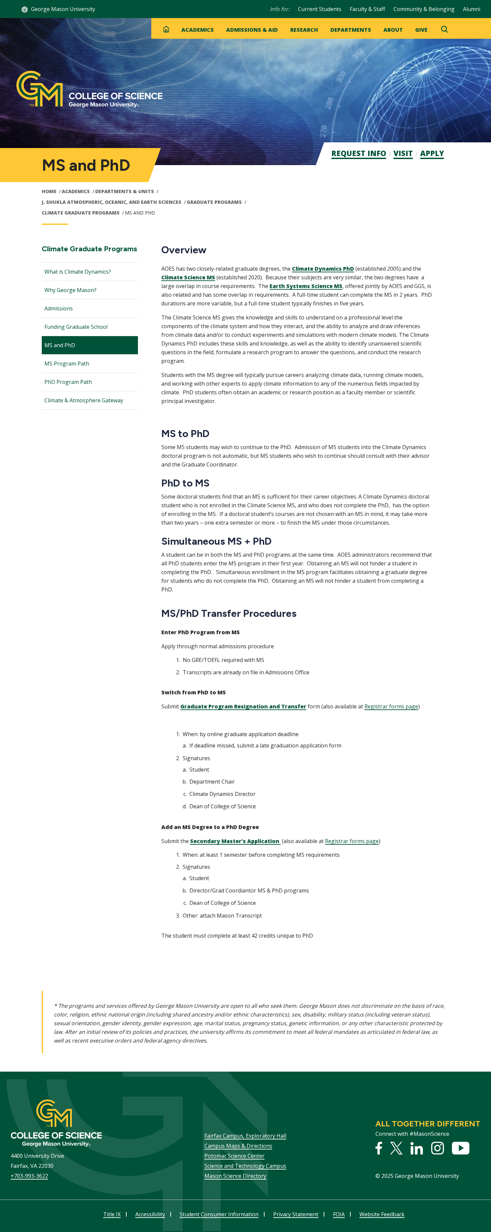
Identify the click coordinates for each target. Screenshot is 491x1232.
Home (49, 191)
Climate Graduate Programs (81, 213)
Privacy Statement (295, 1214)
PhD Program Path (68, 382)
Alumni (471, 9)
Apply (432, 153)
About (393, 29)
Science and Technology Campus (245, 1166)
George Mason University (63, 9)
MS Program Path (67, 363)
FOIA (339, 1214)
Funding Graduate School (76, 326)
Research (304, 29)
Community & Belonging (424, 9)
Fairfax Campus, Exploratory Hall (245, 1135)
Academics (197, 29)
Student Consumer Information (219, 1214)
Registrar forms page (391, 706)
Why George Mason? (70, 290)
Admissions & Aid (252, 29)
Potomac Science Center (234, 1155)
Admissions (59, 308)
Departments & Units (124, 191)
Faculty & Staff (367, 9)
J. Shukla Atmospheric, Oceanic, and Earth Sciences (111, 202)
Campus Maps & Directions (238, 1145)
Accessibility (150, 1214)
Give (421, 29)
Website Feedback (381, 1214)
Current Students (319, 9)
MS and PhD (59, 345)
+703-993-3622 (29, 1176)
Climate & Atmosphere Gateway (83, 400)
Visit (403, 153)
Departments (350, 29)
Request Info (358, 153)
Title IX (112, 1214)
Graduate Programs (214, 202)
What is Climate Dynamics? (77, 271)
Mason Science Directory (235, 1176)
